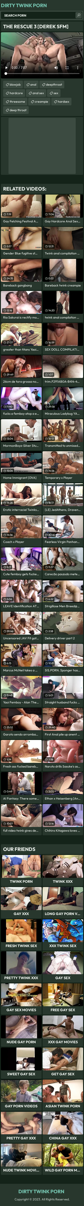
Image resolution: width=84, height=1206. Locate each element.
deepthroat (54, 84)
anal (33, 84)
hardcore (16, 93)
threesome (17, 102)
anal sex (38, 93)
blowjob (15, 84)
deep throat (18, 110)
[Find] (78, 15)
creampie (41, 102)
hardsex (63, 102)
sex (56, 93)
